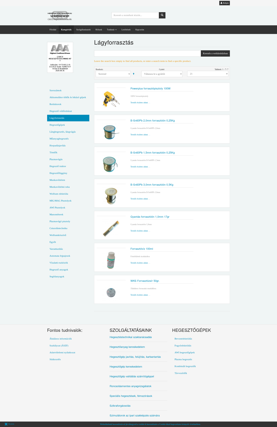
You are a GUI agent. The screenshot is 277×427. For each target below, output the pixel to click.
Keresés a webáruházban (215, 53)
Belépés (225, 3)
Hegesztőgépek (57, 125)
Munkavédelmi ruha (60, 187)
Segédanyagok (57, 276)
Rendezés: (99, 69)
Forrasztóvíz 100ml (141, 249)
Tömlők (53, 152)
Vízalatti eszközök (59, 262)
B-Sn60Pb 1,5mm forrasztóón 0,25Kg (152, 152)
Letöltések (126, 29)
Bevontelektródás (183, 338)
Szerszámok (56, 90)
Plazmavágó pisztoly (60, 221)
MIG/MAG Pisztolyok (60, 200)
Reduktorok (55, 104)
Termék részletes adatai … (140, 102)
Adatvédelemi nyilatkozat (62, 352)
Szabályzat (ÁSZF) (59, 345)
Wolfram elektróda (59, 194)
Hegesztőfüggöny (58, 173)
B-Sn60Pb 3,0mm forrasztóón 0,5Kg (151, 184)
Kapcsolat (139, 29)
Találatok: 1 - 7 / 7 (221, 69)
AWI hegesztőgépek (185, 352)
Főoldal (53, 29)
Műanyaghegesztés (59, 138)
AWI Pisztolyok (57, 207)
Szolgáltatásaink (83, 29)
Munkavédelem (57, 180)
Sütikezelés (55, 359)
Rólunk (99, 29)
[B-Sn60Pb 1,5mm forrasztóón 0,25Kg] (111, 164)
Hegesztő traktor (58, 166)
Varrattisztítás (56, 249)
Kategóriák (66, 29)
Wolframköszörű (58, 235)
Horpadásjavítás (58, 145)
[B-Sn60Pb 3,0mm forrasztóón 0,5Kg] (111, 196)
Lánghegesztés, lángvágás (63, 131)
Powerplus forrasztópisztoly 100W (150, 88)
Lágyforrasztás (57, 118)
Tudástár (110, 29)
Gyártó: (162, 69)
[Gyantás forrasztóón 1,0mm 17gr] (111, 228)
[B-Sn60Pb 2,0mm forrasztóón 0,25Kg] (111, 132)
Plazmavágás (56, 159)
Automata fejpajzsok (60, 256)
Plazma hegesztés (183, 359)
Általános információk (61, 338)
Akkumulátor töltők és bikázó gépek (68, 97)
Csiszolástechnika (58, 228)
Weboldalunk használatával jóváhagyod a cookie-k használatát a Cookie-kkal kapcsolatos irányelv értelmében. (150, 424)
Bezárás (11, 424)
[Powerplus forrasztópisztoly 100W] (111, 100)
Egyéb (53, 242)
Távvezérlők (181, 373)
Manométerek (56, 214)
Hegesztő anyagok (59, 269)
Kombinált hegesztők (185, 366)
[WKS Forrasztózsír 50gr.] (111, 292)
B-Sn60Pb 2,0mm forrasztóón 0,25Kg (152, 120)
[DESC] (133, 74)
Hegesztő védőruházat (61, 111)
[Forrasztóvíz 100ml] (111, 260)
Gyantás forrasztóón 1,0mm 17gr (149, 216)
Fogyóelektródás (183, 345)
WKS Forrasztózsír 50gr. (144, 281)
